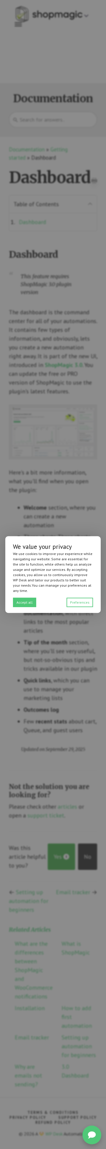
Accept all (24, 602)
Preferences (80, 602)
